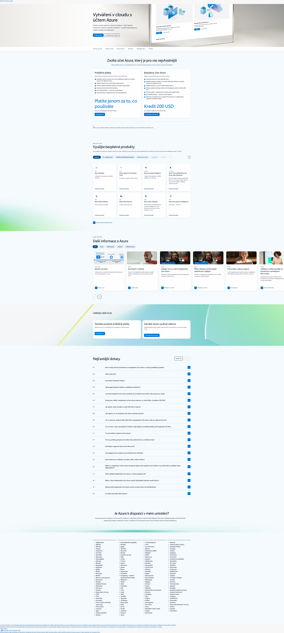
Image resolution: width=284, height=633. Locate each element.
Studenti (55, 627)
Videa (94, 627)
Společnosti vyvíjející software (7, 627)
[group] (109, 271)
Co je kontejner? (152, 627)
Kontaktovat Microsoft (31, 632)
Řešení (124, 625)
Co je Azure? (3, 625)
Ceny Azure (66, 625)
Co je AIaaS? (139, 627)
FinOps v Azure (100, 625)
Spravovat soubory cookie (54, 632)
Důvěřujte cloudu (39, 625)
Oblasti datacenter (30, 625)
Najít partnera (28, 627)
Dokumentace (35, 627)
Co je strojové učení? (120, 627)
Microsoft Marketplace (19, 627)
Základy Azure (46, 625)
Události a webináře (61, 627)
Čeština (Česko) (3, 628)
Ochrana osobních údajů (42, 632)
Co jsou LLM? (145, 627)
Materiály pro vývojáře (47, 627)
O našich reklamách (85, 632)
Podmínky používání (66, 632)
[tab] (97, 157)
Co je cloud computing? (101, 627)
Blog (40, 627)
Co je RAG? (159, 627)
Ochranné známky (75, 632)
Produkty (61, 625)
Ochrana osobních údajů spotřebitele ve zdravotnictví (12, 632)
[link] (97, 49)
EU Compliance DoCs (95, 632)
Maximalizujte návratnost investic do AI (113, 625)
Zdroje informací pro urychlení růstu (135, 625)
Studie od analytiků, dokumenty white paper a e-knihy (79, 627)
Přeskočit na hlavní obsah (6, 1)
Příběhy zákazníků (54, 625)
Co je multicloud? (111, 627)
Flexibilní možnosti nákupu (89, 625)
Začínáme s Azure (10, 625)
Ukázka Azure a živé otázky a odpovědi (166, 625)
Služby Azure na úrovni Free (76, 625)
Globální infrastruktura (20, 625)
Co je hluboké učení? (130, 627)
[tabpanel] (142, 190)
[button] (167, 288)
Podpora (155, 625)
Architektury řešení (148, 625)
